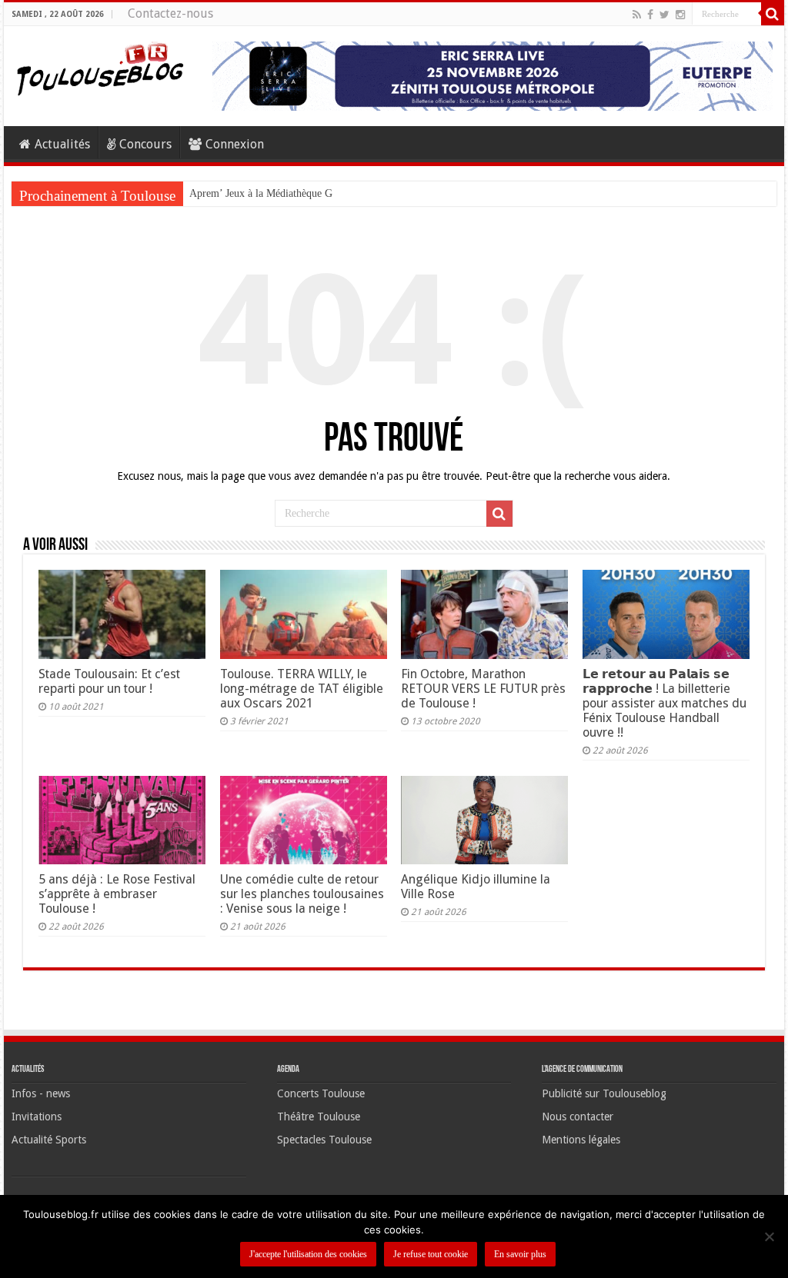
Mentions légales (581, 1139)
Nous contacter (577, 1116)
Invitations (37, 1116)
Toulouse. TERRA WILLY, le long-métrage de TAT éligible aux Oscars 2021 (301, 689)
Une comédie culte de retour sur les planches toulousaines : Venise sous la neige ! (302, 894)
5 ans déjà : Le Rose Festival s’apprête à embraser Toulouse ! (116, 894)
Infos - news (41, 1093)
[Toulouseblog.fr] (100, 66)
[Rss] (637, 14)
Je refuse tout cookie (430, 1254)
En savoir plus (520, 1254)
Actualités (62, 144)
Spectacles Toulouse (324, 1139)
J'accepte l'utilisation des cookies (308, 1254)
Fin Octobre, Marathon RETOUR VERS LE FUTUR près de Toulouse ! (483, 689)
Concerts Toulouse (321, 1093)
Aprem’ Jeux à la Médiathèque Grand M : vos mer (298, 193)
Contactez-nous (170, 13)
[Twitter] (664, 14)
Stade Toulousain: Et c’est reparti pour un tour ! (109, 681)
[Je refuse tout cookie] (768, 1236)
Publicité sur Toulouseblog (604, 1093)
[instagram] (680, 14)
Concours (145, 144)
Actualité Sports (49, 1139)
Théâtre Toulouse (318, 1116)
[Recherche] (772, 13)
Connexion (234, 144)
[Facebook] (650, 14)
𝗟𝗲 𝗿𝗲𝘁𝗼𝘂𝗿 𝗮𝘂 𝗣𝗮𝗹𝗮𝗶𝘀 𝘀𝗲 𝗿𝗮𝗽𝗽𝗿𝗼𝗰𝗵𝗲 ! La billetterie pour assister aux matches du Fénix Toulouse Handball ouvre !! (664, 703)
